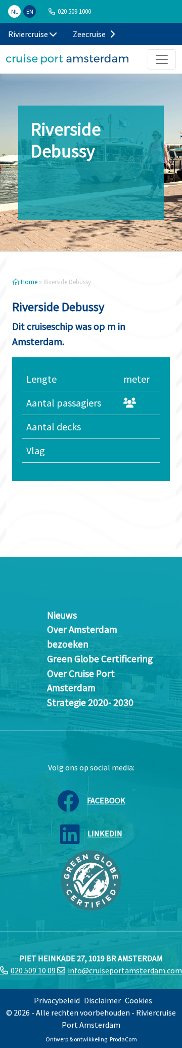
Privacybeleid (57, 1000)
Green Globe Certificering (100, 659)
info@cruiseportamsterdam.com (125, 970)
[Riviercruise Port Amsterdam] (67, 59)
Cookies (138, 1000)
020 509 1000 (74, 11)
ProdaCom (123, 1039)
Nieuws (62, 615)
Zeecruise (90, 34)
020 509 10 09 (33, 970)
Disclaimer (102, 1000)
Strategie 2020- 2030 (90, 702)
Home (28, 282)
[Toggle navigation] (162, 59)
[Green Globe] (91, 879)
